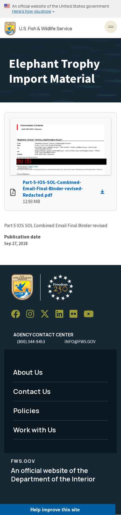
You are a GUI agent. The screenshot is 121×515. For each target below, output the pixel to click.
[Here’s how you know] (60, 9)
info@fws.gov (79, 341)
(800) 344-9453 (31, 341)
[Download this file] (104, 192)
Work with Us (34, 429)
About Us (28, 372)
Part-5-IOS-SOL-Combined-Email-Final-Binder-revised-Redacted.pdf (53, 188)
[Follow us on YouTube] (91, 314)
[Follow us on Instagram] (32, 314)
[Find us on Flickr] (75, 314)
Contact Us (32, 391)
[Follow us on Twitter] (46, 314)
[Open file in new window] (12, 193)
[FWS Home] (10, 28)
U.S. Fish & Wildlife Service (45, 29)
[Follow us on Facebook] (17, 314)
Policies (26, 410)
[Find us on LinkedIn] (61, 314)
